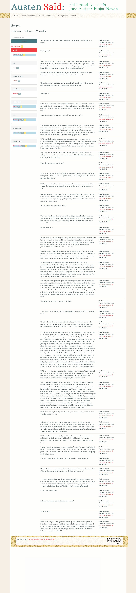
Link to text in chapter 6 (105, 44)
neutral (15, 81)
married (15, 93)
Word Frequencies (29, 15)
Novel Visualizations (47, 15)
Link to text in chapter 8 (105, 55)
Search (73, 15)
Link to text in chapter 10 (106, 119)
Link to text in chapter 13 (106, 156)
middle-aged (17, 119)
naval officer (17, 133)
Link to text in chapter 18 (106, 285)
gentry (15, 106)
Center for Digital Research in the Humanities (41, 539)
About (81, 15)
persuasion (16, 55)
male (14, 68)
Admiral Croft (17, 146)
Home (16, 15)
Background (63, 15)
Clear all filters (16, 46)
